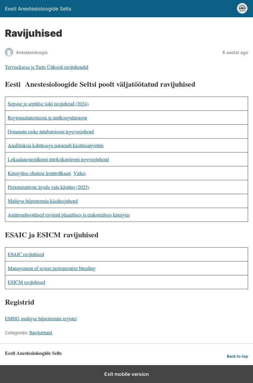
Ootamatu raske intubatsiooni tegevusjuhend (51, 131)
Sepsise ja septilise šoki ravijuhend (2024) (48, 103)
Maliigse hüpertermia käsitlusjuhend (43, 201)
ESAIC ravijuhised (26, 254)
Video (79, 173)
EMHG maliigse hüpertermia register (41, 318)
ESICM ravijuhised (26, 282)
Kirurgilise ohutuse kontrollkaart (39, 173)
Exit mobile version (126, 374)
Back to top (237, 356)
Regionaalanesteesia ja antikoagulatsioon (47, 117)
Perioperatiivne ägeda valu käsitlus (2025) (48, 187)
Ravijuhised (40, 332)
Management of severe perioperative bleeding (52, 268)
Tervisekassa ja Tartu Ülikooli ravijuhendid (46, 67)
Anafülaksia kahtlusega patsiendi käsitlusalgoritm (55, 145)
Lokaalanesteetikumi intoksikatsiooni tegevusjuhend (58, 159)
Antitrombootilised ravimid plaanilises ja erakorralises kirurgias (69, 214)
